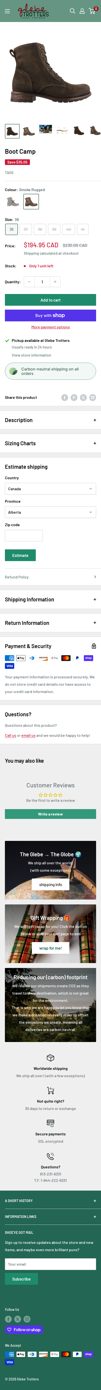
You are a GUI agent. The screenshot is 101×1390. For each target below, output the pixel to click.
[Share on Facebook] (64, 397)
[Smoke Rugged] (31, 201)
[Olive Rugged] (13, 201)
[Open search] (72, 11)
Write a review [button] (50, 814)
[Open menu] (7, 11)
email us (28, 735)
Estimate (20, 555)
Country (12, 477)
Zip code (12, 524)
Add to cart (50, 299)
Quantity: (13, 281)
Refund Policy (17, 577)
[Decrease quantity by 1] (29, 282)
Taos (9, 172)
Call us (10, 735)
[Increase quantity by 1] (55, 282)
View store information (31, 355)
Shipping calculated (41, 253)
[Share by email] (92, 397)
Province (13, 501)
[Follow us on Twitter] (17, 1318)
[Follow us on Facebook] (8, 1318)
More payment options (50, 327)
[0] (92, 11)
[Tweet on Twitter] (83, 397)
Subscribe (21, 1278)
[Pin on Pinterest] (74, 397)
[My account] (82, 11)
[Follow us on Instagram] (27, 1318)
